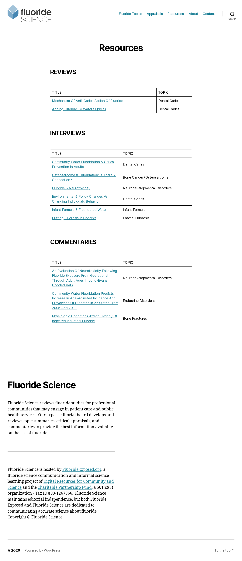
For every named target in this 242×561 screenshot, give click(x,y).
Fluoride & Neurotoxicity (71, 188)
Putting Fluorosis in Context (74, 218)
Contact (209, 14)
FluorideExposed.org (81, 469)
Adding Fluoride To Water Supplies (79, 109)
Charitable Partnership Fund (65, 487)
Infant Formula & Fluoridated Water (79, 210)
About (193, 14)
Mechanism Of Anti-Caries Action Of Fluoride (87, 101)
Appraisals (155, 14)
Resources (176, 14)
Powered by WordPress (42, 550)
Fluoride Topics (130, 14)
